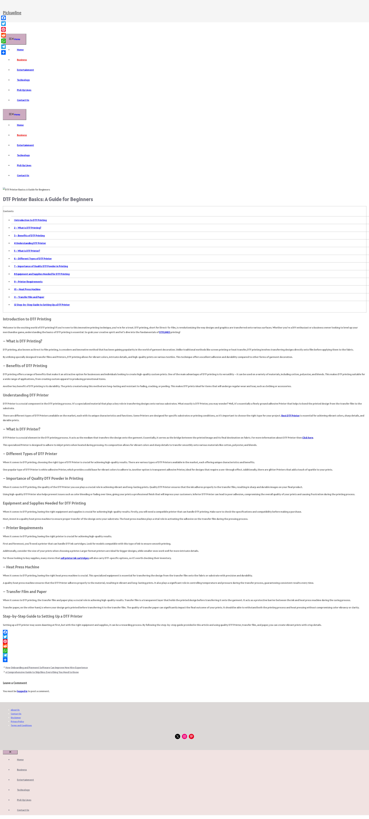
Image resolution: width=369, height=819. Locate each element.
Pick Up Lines (24, 90)
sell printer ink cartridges (75, 558)
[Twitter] (184, 636)
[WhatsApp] (184, 650)
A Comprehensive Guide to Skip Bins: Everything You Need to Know (42, 672)
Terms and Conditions (21, 725)
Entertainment (25, 69)
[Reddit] (184, 646)
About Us (15, 710)
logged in (22, 691)
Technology (23, 80)
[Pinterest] (184, 641)
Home (20, 49)
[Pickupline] (10, 31)
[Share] (184, 660)
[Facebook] (184, 632)
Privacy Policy (17, 721)
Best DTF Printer (290, 415)
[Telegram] (184, 655)
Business (22, 59)
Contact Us (23, 100)
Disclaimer (16, 717)
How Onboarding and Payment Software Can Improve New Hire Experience (46, 667)
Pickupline (12, 12)
